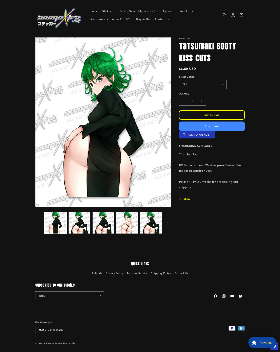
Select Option (186, 76)
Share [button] (187, 198)
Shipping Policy (161, 273)
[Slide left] (39, 223)
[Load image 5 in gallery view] (151, 223)
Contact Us (181, 273)
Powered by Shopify (65, 343)
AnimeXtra (49, 343)
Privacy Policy (114, 273)
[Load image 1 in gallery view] (55, 223)
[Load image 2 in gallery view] (79, 223)
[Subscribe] (99, 295)
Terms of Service (137, 273)
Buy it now (212, 126)
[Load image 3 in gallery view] (103, 223)
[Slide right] (167, 223)
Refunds (97, 273)
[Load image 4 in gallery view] (127, 223)
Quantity (184, 93)
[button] (109, 11)
